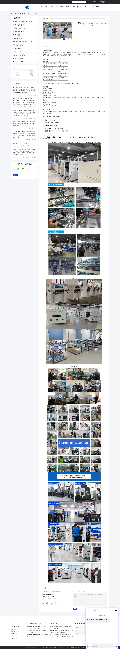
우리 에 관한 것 (59, 7)
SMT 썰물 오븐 (17, 31)
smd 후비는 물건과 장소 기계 (21, 41)
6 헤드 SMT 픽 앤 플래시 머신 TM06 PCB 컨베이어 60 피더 (37, 631)
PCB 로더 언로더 (18, 55)
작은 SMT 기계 (17, 38)
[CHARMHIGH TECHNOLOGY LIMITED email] (15, 169)
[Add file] (88, 646)
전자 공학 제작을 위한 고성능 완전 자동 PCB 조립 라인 (61, 627)
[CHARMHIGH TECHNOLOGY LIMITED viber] (28, 169)
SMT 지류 (16, 35)
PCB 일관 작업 (17, 45)
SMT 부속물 (16, 48)
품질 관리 (75, 7)
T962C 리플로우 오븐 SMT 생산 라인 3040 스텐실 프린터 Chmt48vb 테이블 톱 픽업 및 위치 (62, 635)
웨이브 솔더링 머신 (18, 52)
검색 (88, 2)
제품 (46, 7)
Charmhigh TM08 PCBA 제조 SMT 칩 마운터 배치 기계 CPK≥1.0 (37, 635)
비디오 (51, 7)
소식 (90, 7)
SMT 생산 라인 (17, 25)
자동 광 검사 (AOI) (18, 62)
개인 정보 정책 (27, 647)
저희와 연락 (83, 7)
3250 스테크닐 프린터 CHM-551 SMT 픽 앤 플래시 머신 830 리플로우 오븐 (62, 631)
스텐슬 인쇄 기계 (18, 28)
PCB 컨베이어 (17, 58)
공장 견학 (68, 7)
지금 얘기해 (96, 2)
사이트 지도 (14, 638)
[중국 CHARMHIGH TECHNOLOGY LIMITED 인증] (17, 73)
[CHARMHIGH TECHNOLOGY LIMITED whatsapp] (19, 169)
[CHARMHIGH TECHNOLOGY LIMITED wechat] (24, 169)
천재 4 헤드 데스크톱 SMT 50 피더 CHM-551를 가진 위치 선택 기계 (37, 627)
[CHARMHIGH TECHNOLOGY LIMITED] (27, 7)
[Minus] (116, 610)
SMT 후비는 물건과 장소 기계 (21, 21)
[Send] (116, 646)
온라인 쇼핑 (96, 7)
